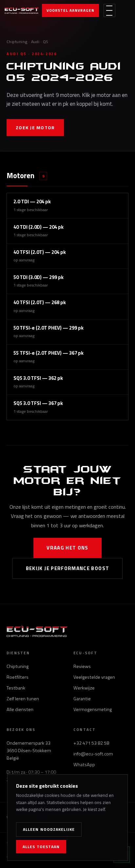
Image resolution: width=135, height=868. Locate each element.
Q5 (45, 42)
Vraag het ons (67, 547)
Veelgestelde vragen (94, 677)
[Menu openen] (109, 10)
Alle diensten (20, 709)
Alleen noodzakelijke (49, 829)
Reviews (82, 666)
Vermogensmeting (92, 709)
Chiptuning (17, 42)
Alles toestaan (41, 847)
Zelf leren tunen (23, 698)
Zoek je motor (35, 127)
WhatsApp (84, 764)
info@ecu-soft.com (93, 753)
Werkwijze (84, 687)
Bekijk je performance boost (67, 568)
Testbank (16, 687)
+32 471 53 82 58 (91, 743)
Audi (35, 42)
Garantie (82, 698)
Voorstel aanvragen (70, 10)
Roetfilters (18, 677)
